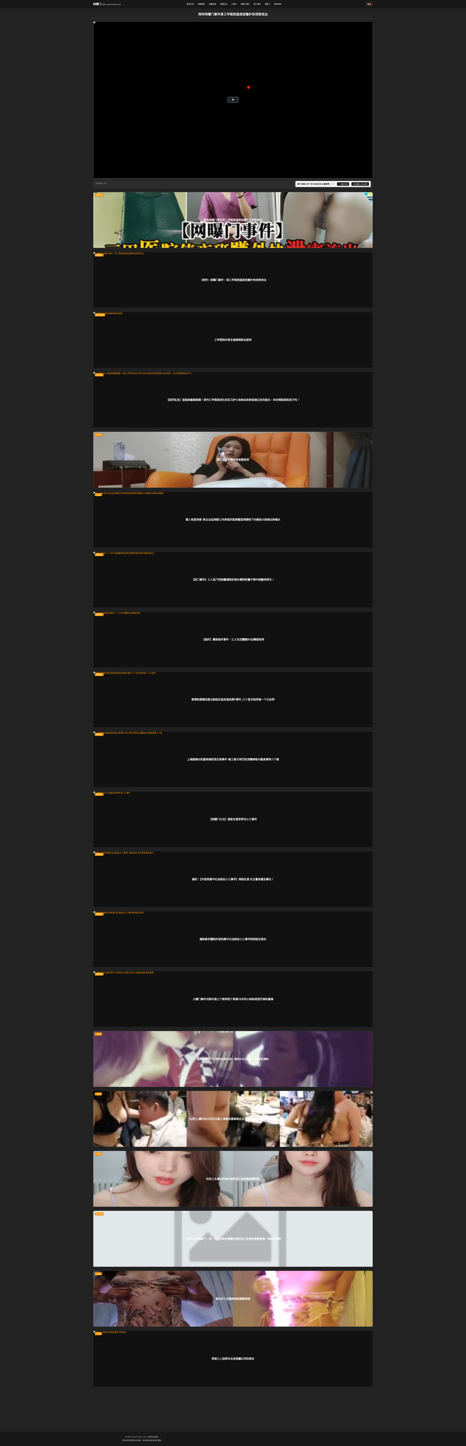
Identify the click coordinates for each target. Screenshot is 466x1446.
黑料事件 (277, 4)
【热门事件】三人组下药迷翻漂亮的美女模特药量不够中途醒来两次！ (233, 579)
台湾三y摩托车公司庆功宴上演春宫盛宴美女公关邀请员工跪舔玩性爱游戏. (233, 1118)
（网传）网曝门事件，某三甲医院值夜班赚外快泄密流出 (233, 279)
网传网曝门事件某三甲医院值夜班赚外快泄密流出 (233, 219)
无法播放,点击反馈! (360, 184)
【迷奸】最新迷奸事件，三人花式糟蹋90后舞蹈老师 (233, 639)
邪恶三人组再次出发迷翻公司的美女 (233, 1358)
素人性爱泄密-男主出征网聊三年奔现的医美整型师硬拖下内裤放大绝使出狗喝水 (233, 519)
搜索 (369, 4)
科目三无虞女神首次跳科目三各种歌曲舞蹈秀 (233, 1178)
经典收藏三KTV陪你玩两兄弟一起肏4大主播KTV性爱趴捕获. (233, 1059)
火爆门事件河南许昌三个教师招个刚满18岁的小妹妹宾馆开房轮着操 (233, 999)
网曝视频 (212, 4)
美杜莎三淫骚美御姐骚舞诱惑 (233, 1298)
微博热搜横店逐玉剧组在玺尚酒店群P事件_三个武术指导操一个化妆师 (233, 699)
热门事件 (257, 4)
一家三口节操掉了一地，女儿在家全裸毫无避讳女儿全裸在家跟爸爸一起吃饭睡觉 (233, 1238)
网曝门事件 (245, 4)
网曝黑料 (201, 4)
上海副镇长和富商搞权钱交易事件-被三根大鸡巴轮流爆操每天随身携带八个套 (233, 759)
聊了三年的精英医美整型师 (233, 459)
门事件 (234, 4)
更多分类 (190, 4)
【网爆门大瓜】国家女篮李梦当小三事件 (233, 819)
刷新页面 (344, 184)
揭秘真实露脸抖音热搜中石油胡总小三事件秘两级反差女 (233, 939)
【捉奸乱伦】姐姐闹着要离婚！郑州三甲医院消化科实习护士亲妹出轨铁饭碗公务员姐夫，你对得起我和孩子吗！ (233, 399)
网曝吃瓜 (223, 4)
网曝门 (97, 4)
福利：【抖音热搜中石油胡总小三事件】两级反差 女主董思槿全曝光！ (233, 879)
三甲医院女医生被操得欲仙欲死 (233, 339)
